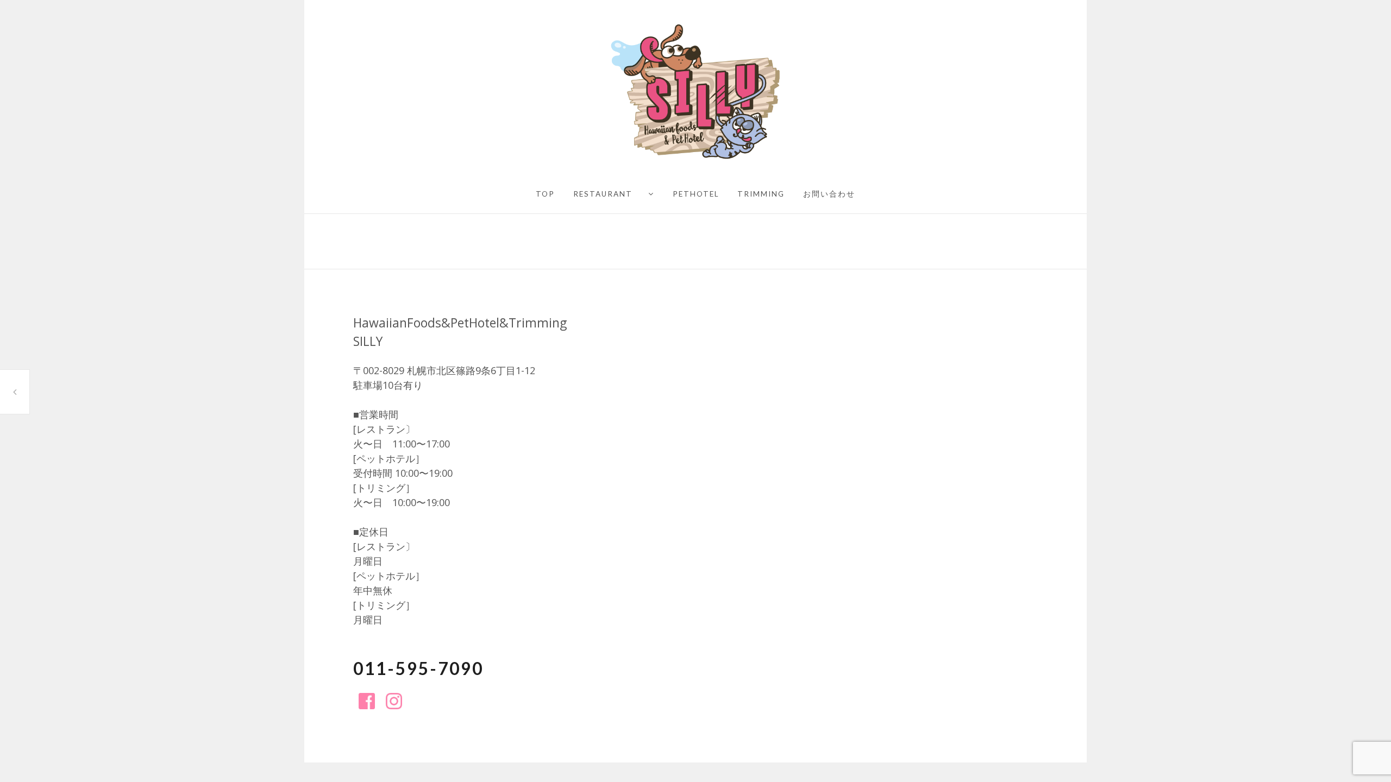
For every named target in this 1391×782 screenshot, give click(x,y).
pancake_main (14, 392)
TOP (545, 194)
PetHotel (696, 194)
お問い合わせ (829, 194)
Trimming (761, 194)
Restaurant (602, 194)
